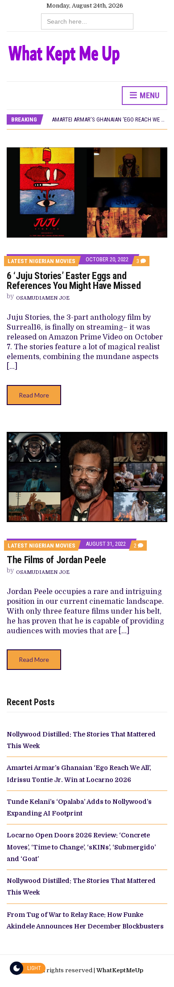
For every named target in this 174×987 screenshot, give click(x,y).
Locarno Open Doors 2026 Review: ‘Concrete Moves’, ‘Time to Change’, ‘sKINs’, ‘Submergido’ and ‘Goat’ (81, 847)
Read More (34, 395)
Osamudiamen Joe (43, 298)
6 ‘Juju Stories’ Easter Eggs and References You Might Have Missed (74, 280)
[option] (109, 120)
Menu (148, 95)
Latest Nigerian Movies (41, 261)
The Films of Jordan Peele (56, 559)
